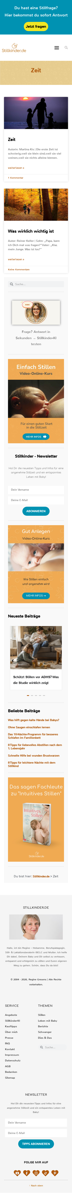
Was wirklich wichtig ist (31, 231)
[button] (57, 48)
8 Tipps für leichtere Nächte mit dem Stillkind (31, 764)
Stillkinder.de (41, 876)
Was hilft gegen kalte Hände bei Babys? (33, 720)
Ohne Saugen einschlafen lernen (29, 727)
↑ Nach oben (36, 1185)
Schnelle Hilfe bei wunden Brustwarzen (33, 756)
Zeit (11, 139)
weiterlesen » (16, 168)
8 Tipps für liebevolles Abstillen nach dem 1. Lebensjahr (35, 746)
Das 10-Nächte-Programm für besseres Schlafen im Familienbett (33, 736)
